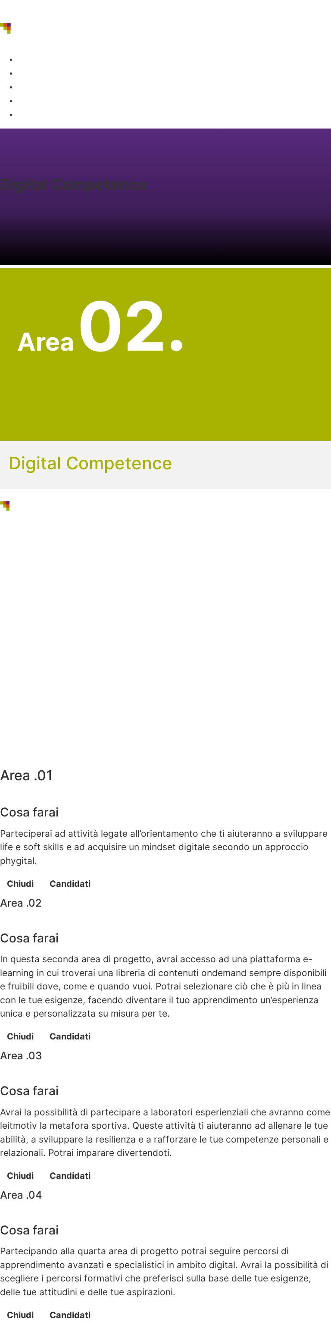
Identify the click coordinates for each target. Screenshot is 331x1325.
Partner (40, 86)
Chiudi (20, 884)
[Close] (7, 798)
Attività (40, 73)
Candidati (70, 884)
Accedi (37, 114)
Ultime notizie (51, 100)
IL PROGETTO (47, 59)
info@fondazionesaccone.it (67, 721)
